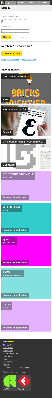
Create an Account (12, 53)
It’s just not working (29, 60)
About (5, 359)
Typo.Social (10, 345)
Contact (6, 365)
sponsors (22, 372)
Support (44, 3)
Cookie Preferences (10, 353)
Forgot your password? (10, 60)
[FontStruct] (2, 3)
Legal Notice (7, 356)
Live (31, 3)
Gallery (21, 3)
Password (6, 26)
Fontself (21, 389)
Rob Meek (25, 368)
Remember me (21, 37)
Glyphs (6, 389)
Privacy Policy (8, 351)
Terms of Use (8, 348)
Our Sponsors (8, 362)
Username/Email (9, 16)
